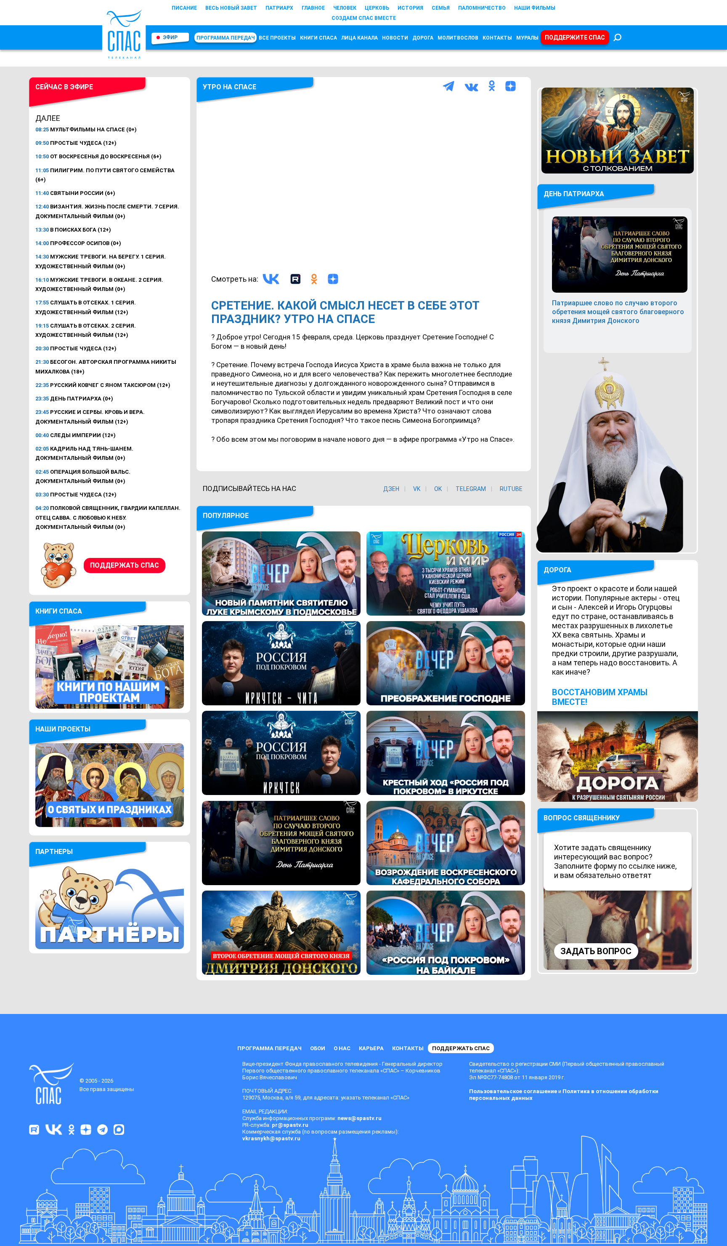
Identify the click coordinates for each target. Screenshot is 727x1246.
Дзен (391, 489)
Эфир (170, 37)
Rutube (511, 489)
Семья (441, 8)
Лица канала (359, 38)
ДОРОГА (557, 570)
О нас (342, 1048)
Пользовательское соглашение (513, 1091)
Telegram (471, 489)
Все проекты (277, 38)
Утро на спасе (229, 87)
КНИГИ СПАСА (318, 38)
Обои (317, 1048)
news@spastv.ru (359, 1118)
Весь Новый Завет (231, 8)
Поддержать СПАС (124, 565)
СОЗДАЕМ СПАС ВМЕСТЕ (364, 18)
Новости (395, 38)
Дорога (422, 38)
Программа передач (225, 38)
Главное (313, 8)
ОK (438, 489)
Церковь (377, 8)
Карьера (371, 1048)
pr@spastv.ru (290, 1125)
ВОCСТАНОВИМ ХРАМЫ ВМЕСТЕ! (599, 697)
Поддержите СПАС (575, 37)
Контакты (497, 38)
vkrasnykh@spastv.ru (271, 1138)
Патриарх (279, 8)
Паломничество (482, 8)
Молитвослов (458, 38)
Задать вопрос (595, 951)
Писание (184, 8)
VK (416, 489)
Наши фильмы (534, 8)
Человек (344, 8)
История (410, 8)
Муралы (527, 38)
